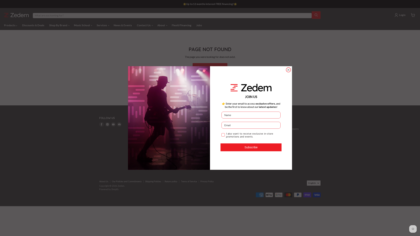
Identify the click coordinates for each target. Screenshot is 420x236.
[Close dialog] (288, 70)
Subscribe (251, 147)
